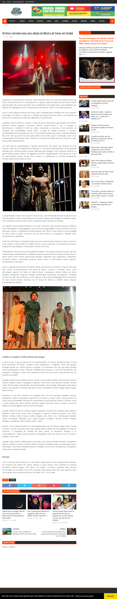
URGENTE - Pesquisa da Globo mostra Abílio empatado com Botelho (102, 204)
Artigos (74, 21)
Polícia (31, 21)
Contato (9, 2)
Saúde (49, 21)
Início (3, 2)
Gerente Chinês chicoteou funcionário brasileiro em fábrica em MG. (102, 127)
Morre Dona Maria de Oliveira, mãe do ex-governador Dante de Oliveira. (102, 163)
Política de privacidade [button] (84, 596)
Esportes (40, 21)
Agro (56, 21)
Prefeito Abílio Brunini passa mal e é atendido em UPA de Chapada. (102, 103)
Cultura (102, 21)
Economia (65, 21)
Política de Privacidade (18, 2)
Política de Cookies (29, 2)
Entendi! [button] (110, 596)
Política (11, 21)
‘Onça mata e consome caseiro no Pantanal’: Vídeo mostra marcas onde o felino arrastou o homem (102, 193)
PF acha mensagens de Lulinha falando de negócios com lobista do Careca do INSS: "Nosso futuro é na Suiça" (96, 41)
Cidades (22, 21)
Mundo (93, 21)
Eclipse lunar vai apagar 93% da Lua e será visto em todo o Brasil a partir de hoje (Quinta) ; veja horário (13, 514)
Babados (84, 21)
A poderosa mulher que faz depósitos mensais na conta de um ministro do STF (101, 138)
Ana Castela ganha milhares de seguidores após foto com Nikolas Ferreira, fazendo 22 (38, 513)
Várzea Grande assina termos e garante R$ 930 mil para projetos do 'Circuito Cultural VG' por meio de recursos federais (63, 515)
